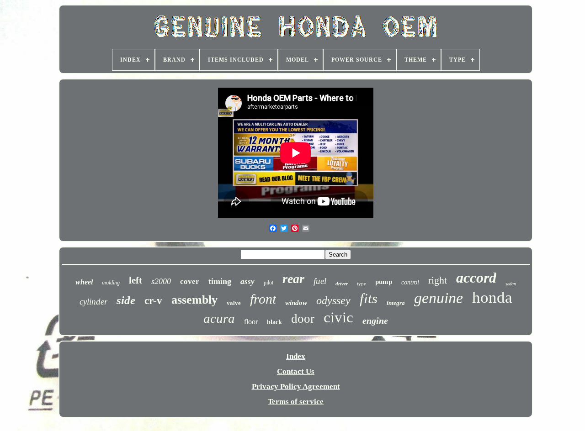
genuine (438, 297)
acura (219, 318)
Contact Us (295, 371)
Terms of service (296, 401)
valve (234, 303)
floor (251, 322)
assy (247, 281)
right (437, 280)
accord (476, 277)
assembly (194, 299)
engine (375, 320)
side (126, 300)
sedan (510, 283)
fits (369, 298)
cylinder (93, 301)
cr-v (153, 300)
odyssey (333, 300)
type (361, 283)
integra (396, 303)
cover (189, 281)
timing (219, 281)
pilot (268, 282)
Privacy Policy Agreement (296, 386)
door (302, 319)
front (263, 298)
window (296, 302)
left (135, 280)
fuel (320, 281)
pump (383, 281)
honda (492, 297)
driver (341, 283)
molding (111, 282)
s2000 (161, 281)
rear (293, 279)
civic (338, 317)
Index (295, 356)
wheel (84, 282)
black (274, 322)
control (410, 282)
